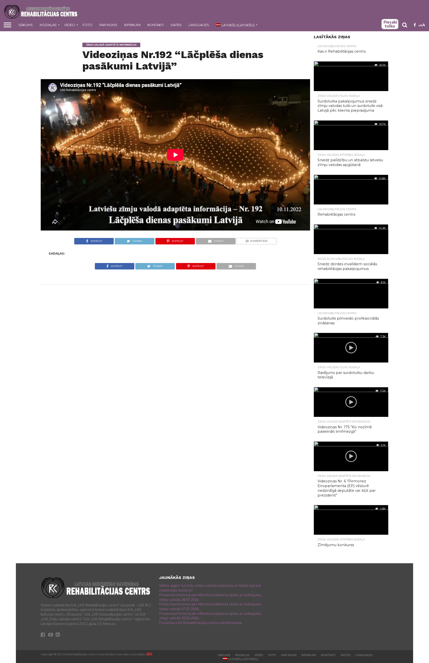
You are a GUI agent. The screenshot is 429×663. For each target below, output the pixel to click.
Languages (199, 25)
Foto (87, 25)
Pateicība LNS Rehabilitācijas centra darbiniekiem (200, 623)
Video (69, 25)
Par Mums (108, 25)
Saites (176, 25)
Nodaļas (48, 25)
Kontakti (155, 25)
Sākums (25, 25)
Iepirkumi (132, 25)
